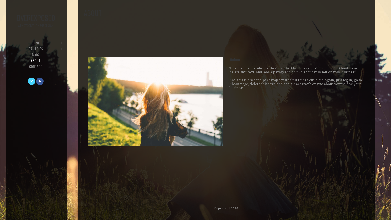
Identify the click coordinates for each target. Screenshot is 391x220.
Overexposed (35, 20)
